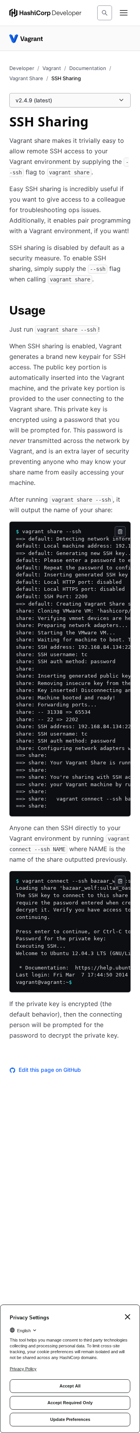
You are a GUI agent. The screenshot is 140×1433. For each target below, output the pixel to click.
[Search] (104, 12)
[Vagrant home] (26, 38)
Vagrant (51, 68)
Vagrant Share (26, 78)
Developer (21, 68)
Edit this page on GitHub (50, 1069)
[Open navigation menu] (124, 12)
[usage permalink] (53, 311)
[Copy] (120, 531)
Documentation (87, 68)
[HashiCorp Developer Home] (45, 13)
